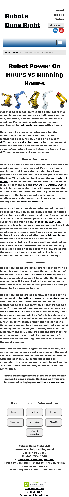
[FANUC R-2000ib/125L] (6, 99)
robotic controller (30, 201)
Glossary (53, 412)
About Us (54, 422)
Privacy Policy (34, 488)
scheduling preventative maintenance (42, 298)
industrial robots (32, 125)
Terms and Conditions (34, 495)
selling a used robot (50, 382)
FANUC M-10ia (14, 311)
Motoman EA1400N (47, 221)
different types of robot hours (21, 142)
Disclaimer (34, 491)
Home (7, 53)
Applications (34, 422)
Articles (17, 53)
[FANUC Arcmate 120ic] (61, 99)
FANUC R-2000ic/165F (48, 184)
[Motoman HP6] (47, 99)
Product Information (34, 432)
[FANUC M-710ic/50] (34, 99)
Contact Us (15, 412)
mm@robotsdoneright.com (36, 459)
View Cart (56, 25)
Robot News (15, 422)
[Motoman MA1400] (20, 99)
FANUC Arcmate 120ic (37, 274)
